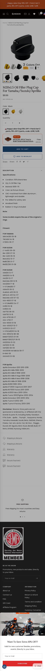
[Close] (41, 616)
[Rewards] (4, 667)
